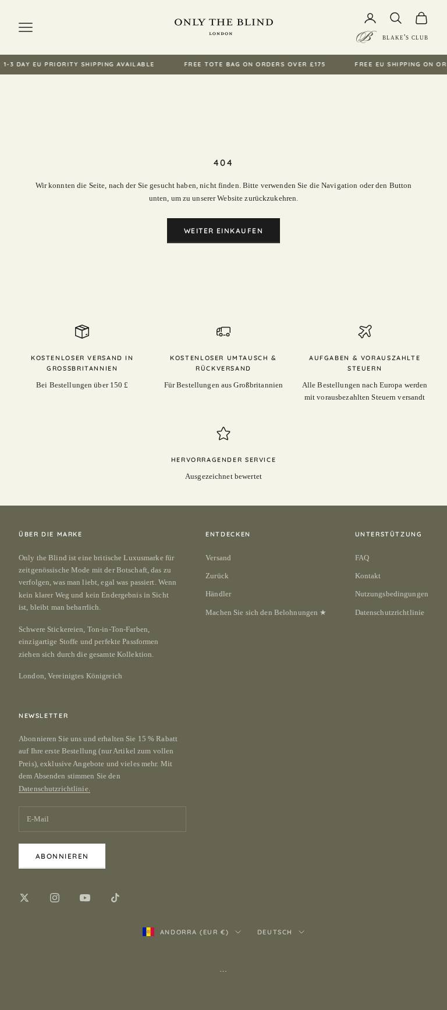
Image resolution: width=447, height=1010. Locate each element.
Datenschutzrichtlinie (390, 612)
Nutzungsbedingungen (391, 593)
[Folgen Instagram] (55, 898)
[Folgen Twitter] (24, 898)
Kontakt (368, 575)
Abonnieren (62, 856)
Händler (218, 593)
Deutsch (275, 932)
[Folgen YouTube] (85, 898)
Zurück (217, 575)
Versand (218, 557)
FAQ (362, 557)
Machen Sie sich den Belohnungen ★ (266, 612)
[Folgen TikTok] (115, 898)
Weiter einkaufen (223, 230)
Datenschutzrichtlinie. (54, 788)
